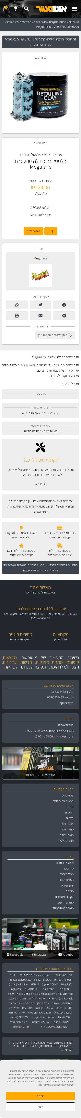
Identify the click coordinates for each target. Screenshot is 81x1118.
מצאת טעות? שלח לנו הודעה (40, 431)
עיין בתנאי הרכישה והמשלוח (32, 565)
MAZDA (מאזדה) (40, 1022)
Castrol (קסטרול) (63, 1012)
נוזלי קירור (65, 989)
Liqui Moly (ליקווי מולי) (43, 994)
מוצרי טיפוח (40, 22)
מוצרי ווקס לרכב (36, 998)
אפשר (40, 1096)
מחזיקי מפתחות (17, 1012)
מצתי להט (14, 1008)
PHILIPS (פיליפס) (19, 1017)
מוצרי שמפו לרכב (18, 1022)
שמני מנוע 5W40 (64, 994)
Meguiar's (37, 215)
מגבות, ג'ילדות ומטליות (39, 1012)
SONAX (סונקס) (50, 984)
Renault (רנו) (66, 998)
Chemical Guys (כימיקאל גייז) (34, 975)
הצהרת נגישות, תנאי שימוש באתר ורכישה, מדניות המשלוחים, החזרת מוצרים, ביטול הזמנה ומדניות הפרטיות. (41, 1046)
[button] (74, 8)
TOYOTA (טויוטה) (44, 1008)
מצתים (55, 1003)
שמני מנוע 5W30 (63, 975)
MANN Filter (64, 1017)
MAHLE (35, 984)
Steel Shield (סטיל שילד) (54, 1026)
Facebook (16, 955)
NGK (12, 975)
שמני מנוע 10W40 (17, 998)
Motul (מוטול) (23, 994)
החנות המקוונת (57, 22)
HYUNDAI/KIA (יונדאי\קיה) (23, 989)
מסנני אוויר (48, 989)
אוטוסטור (74, 22)
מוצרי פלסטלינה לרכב (18, 22)
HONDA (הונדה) (64, 1008)
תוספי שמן (67, 1003)
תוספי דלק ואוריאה (62, 979)
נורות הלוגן (51, 998)
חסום (40, 1107)
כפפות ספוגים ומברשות (20, 979)
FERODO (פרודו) (42, 979)
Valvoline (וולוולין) (18, 984)
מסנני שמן (27, 1008)
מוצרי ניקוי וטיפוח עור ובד (21, 1003)
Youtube (67, 955)
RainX (11, 994)
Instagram (41, 955)
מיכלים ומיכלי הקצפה (43, 1017)
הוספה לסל (33, 231)
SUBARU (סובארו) (62, 1022)
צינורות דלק (43, 1003)
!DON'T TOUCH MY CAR (40, 775)
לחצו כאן (40, 483)
